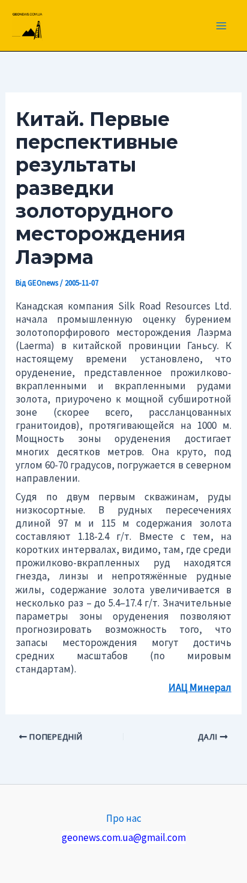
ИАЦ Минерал (199, 687)
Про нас (123, 818)
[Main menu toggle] (222, 26)
